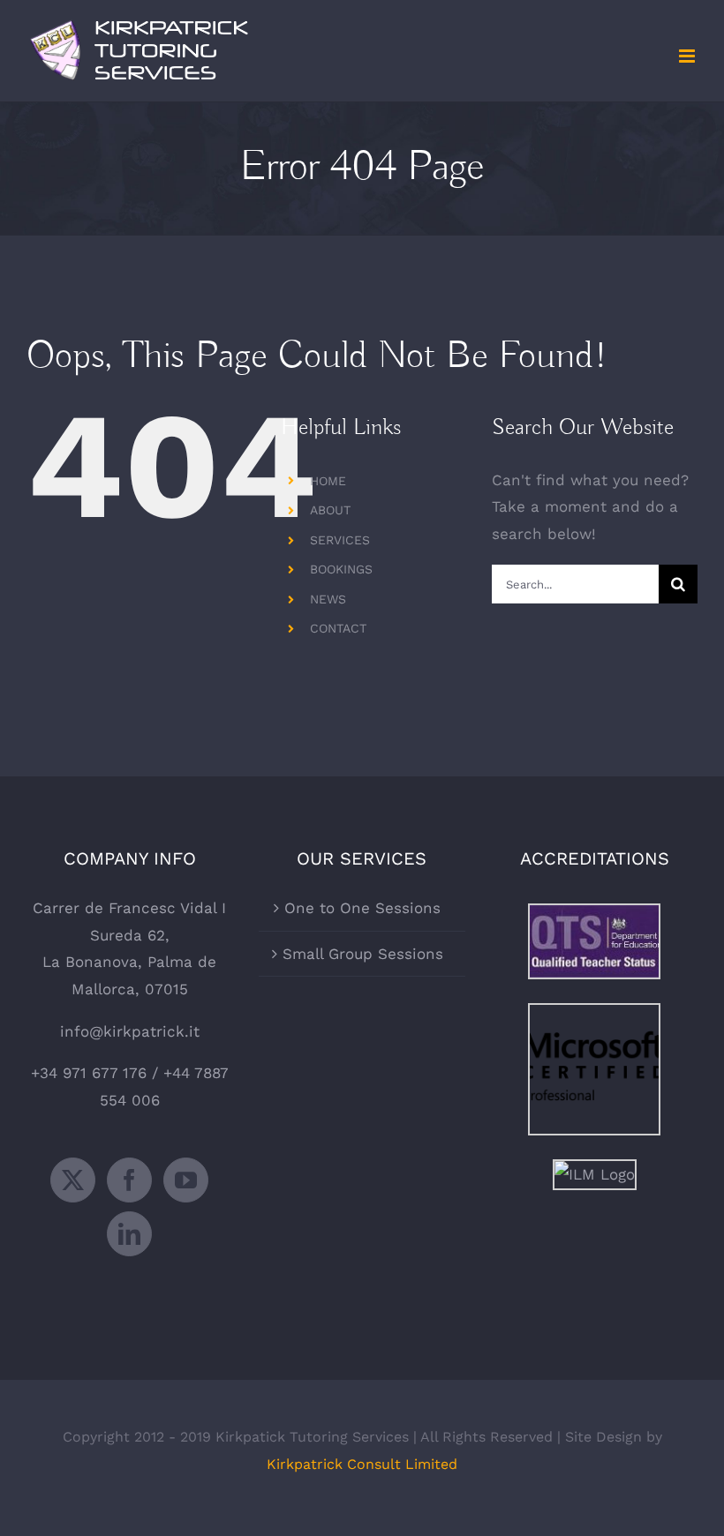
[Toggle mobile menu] (688, 56)
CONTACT (338, 628)
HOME (328, 481)
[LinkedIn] (129, 1233)
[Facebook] (129, 1180)
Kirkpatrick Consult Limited (362, 1464)
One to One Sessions (362, 908)
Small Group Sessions (363, 954)
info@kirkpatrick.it (130, 1031)
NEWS (328, 599)
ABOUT (330, 510)
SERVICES (340, 540)
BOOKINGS (341, 569)
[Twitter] (72, 1180)
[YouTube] (185, 1180)
